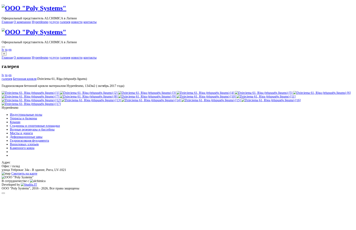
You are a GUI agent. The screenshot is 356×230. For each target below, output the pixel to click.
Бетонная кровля (24, 79)
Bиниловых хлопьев (24, 144)
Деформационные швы (26, 137)
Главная (7, 22)
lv (3, 49)
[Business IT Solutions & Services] (29, 184)
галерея (65, 22)
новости (77, 22)
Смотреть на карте (24, 173)
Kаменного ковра (22, 148)
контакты (90, 22)
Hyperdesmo (40, 22)
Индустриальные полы (26, 114)
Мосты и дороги (21, 133)
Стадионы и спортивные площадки (35, 125)
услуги (54, 22)
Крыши (15, 122)
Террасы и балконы (23, 118)
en (10, 49)
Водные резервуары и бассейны (32, 129)
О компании (22, 22)
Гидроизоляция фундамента (29, 140)
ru (6, 49)
